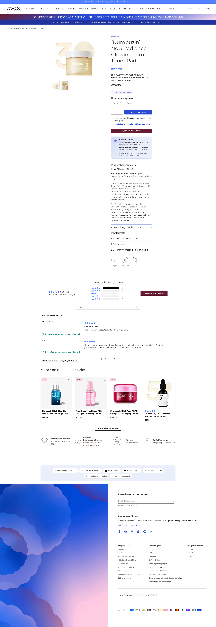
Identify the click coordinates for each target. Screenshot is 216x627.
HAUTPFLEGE (58, 9)
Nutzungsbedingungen (158, 564)
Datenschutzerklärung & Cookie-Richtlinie (165, 578)
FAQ (151, 553)
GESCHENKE (114, 9)
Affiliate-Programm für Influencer (131, 574)
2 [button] (105, 359)
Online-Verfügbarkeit (124, 98)
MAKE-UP (83, 9)
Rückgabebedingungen (158, 567)
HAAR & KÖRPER (98, 9)
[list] (74, 55)
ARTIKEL (127, 9)
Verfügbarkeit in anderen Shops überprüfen (133, 124)
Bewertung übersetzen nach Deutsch (63, 334)
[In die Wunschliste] (69, 380)
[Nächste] (94, 55)
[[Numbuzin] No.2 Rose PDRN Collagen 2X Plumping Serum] (125, 393)
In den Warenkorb (138, 112)
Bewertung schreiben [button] (154, 293)
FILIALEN (170, 9)
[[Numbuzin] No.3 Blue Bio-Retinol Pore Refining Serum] (56, 393)
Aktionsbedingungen (157, 574)
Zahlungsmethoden (126, 567)
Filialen (121, 553)
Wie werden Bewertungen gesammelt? (60, 361)
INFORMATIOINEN (154, 9)
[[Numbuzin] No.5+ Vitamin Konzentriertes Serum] (159, 393)
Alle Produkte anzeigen (108, 428)
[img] (89, 323)
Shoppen (152, 549)
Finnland (190, 549)
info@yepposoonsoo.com (129, 525)
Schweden (191, 553)
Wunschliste (123, 564)
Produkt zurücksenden (158, 571)
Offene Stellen (154, 560)
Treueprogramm (124, 571)
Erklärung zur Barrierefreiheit (160, 582)
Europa (189, 556)
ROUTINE (72, 9)
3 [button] (108, 359)
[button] (208, 8)
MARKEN (139, 9)
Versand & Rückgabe (126, 556)
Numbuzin (115, 37)
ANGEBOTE (43, 9)
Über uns (152, 556)
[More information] (132, 140)
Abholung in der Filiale (127, 560)
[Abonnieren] (171, 501)
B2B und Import (124, 578)
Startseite (9, 28)
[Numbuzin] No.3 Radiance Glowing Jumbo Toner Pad (32, 28)
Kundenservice (124, 549)
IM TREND (30, 9)
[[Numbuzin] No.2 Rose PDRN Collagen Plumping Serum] (91, 393)
